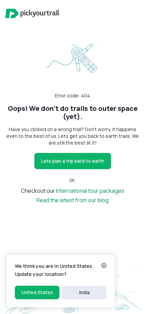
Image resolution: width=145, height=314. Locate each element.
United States (37, 292)
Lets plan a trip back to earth (72, 161)
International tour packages (90, 190)
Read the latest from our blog (72, 200)
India (84, 292)
